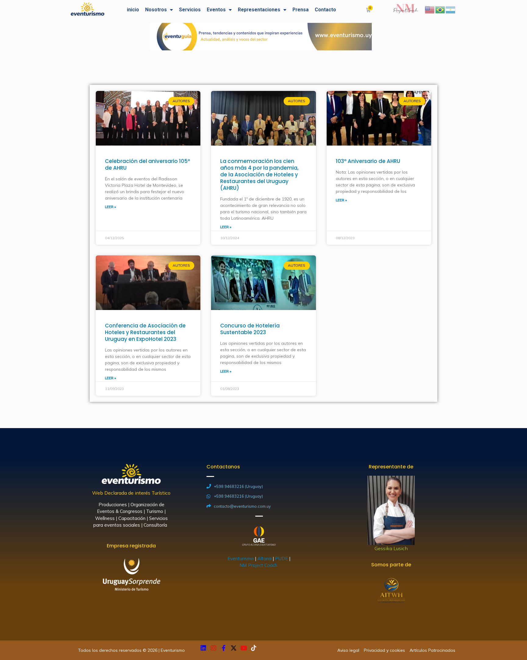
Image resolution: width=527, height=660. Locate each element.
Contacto (325, 10)
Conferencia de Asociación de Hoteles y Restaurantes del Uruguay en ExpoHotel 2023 (145, 332)
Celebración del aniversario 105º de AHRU (147, 164)
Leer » (110, 206)
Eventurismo (241, 558)
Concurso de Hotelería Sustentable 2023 (250, 329)
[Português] (440, 9)
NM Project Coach (258, 565)
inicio (133, 10)
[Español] (451, 9)
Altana (264, 558)
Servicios (190, 10)
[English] (430, 9)
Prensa (300, 10)
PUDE (281, 558)
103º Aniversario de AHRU (368, 161)
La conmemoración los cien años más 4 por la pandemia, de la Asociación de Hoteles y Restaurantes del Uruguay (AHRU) (259, 174)
